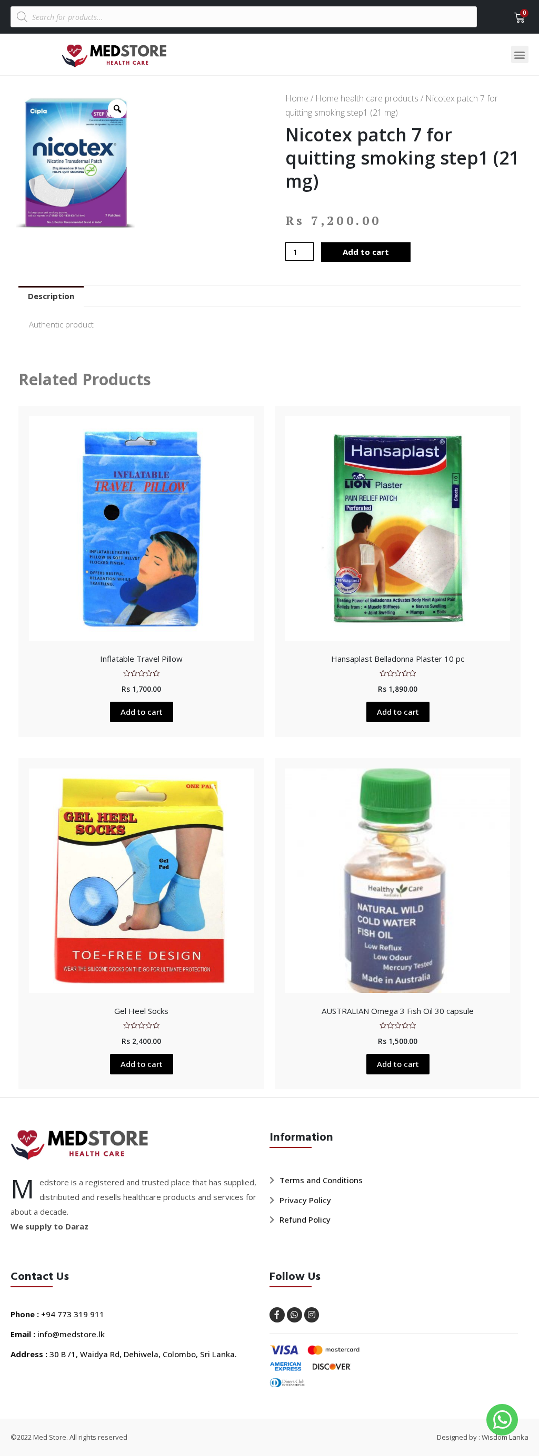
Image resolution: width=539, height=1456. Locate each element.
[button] (519, 54)
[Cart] (516, 18)
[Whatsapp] (294, 1314)
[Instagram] (312, 1314)
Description (51, 296)
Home (296, 98)
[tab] (51, 296)
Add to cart (366, 252)
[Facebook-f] (277, 1314)
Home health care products (366, 98)
